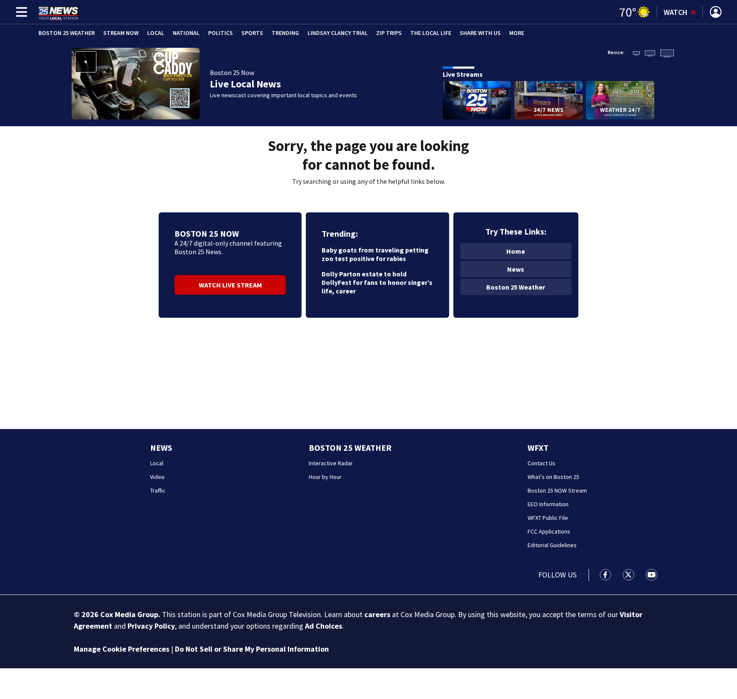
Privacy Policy (151, 626)
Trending (285, 33)
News (515, 269)
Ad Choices (323, 626)
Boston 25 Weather (66, 33)
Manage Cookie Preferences (121, 649)
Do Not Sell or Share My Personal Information (252, 649)
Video (157, 477)
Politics (220, 33)
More (516, 33)
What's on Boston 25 (553, 477)
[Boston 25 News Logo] (58, 11)
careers (377, 614)
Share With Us (480, 33)
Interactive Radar (331, 463)
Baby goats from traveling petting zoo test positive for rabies (375, 254)
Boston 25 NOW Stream (557, 490)
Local (155, 33)
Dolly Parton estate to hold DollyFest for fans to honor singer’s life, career (377, 282)
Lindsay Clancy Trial (338, 33)
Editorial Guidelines (552, 545)
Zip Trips (389, 33)
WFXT (538, 447)
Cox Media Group (129, 614)
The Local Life (430, 33)
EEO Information (548, 504)
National (186, 33)
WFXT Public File (548, 518)
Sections (20, 12)
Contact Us (541, 463)
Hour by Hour (325, 477)
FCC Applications (549, 531)
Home (515, 251)
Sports (252, 33)
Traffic (157, 490)
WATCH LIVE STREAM (230, 285)
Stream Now (121, 33)
